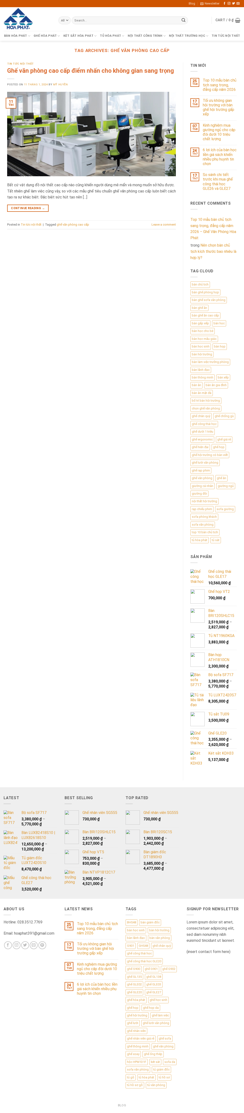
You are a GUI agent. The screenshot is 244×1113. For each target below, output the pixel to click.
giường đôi (199, 493)
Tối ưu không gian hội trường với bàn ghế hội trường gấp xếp (218, 107)
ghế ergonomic (202, 439)
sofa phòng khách (204, 516)
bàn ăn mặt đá (201, 393)
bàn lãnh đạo (201, 370)
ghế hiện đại (200, 447)
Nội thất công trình (145, 35)
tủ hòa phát (199, 540)
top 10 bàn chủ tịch (205, 532)
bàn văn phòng (159, 938)
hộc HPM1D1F (136, 1062)
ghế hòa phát (136, 1000)
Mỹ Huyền (60, 84)
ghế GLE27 (153, 992)
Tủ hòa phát (110, 35)
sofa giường (225, 509)
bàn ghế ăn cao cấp (205, 315)
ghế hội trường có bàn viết (210, 455)
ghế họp (218, 447)
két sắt (155, 1062)
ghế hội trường (137, 1015)
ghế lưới (132, 1023)
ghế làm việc (160, 1015)
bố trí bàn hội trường (206, 400)
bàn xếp (223, 377)
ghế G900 (133, 969)
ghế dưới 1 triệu (202, 431)
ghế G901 (151, 969)
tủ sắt (215, 540)
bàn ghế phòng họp (205, 292)
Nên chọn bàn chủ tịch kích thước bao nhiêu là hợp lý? (213, 251)
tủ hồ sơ (164, 1077)
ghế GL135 (134, 976)
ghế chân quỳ (201, 416)
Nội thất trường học (187, 35)
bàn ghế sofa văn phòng (208, 300)
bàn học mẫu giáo (204, 339)
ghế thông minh (137, 1046)
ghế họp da (151, 1007)
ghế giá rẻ (224, 439)
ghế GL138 (153, 976)
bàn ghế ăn (199, 308)
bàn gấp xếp (200, 323)
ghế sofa (165, 1038)
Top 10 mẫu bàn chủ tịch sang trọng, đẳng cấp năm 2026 (219, 85)
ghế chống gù (224, 416)
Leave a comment (164, 224)
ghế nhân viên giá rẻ (140, 1038)
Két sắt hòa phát (78, 35)
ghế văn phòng (202, 478)
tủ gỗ (130, 1077)
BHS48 (131, 922)
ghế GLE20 (134, 992)
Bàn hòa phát (15, 35)
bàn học (219, 323)
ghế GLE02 (134, 984)
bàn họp (219, 346)
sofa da (169, 1062)
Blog (192, 3)
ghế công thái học (204, 424)
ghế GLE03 (153, 984)
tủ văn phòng (156, 1085)
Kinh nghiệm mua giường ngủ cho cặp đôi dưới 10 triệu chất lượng (219, 132)
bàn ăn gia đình (216, 385)
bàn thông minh (202, 377)
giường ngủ (226, 486)
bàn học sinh (200, 346)
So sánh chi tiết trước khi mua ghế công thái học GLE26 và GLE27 (218, 181)
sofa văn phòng (203, 524)
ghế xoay (133, 1054)
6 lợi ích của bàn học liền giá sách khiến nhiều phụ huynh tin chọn (220, 157)
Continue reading (28, 208)
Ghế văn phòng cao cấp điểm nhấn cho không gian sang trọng (90, 70)
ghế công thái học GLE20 (144, 961)
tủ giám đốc (161, 1069)
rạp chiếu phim (202, 509)
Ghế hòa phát (45, 35)
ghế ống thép (153, 1054)
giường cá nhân (202, 486)
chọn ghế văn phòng (206, 408)
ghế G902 (168, 969)
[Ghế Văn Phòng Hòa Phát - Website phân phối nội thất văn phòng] (27, 19)
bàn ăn (196, 385)
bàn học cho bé (202, 331)
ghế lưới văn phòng (205, 462)
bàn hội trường (202, 354)
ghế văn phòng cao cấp (73, 224)
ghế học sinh (158, 1000)
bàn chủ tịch (200, 284)
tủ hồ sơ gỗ (135, 1085)
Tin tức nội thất (226, 35)
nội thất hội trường (204, 501)
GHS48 (143, 945)
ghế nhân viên (136, 1031)
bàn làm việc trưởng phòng (210, 362)
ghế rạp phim (201, 470)
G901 (130, 945)
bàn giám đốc (150, 922)
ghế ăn (221, 478)
